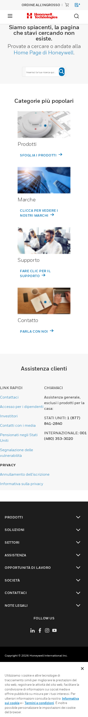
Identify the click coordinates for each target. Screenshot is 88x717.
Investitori (9, 416)
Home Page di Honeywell (43, 52)
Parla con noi (34, 331)
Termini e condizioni (39, 703)
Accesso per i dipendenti (21, 406)
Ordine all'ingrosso (41, 5)
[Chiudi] (82, 668)
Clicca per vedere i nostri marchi (39, 212)
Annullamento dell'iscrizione (25, 474)
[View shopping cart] (75, 6)
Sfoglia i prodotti (38, 155)
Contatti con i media (18, 425)
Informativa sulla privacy (21, 483)
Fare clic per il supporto (35, 273)
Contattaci (9, 397)
